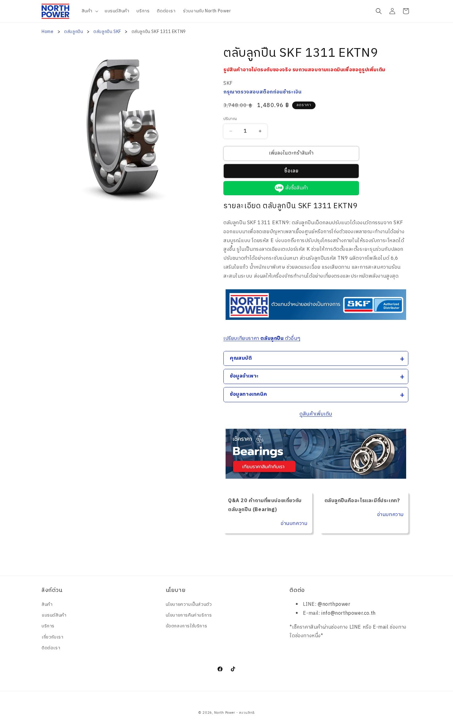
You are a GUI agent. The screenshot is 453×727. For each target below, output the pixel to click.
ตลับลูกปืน (74, 31)
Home (47, 31)
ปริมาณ (230, 119)
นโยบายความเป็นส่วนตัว (189, 604)
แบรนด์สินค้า (54, 615)
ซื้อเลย (291, 171)
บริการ (48, 626)
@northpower (334, 604)
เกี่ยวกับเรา (52, 637)
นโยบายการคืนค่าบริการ (189, 615)
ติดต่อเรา (51, 647)
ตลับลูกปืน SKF (107, 31)
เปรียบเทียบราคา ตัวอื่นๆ (261, 338)
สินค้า (47, 604)
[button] (89, 11)
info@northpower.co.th (348, 613)
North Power (224, 713)
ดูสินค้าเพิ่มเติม (316, 414)
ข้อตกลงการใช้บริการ (186, 626)
